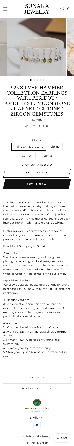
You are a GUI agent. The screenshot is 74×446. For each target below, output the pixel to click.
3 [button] (38, 80)
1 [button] (31, 80)
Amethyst (45, 155)
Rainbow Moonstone (28, 146)
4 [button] (41, 80)
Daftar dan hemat (37, 389)
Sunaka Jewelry (37, 9)
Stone (37, 140)
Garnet (26, 155)
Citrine (54, 146)
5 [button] (44, 80)
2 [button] (34, 80)
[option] (37, 47)
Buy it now (37, 184)
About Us (37, 377)
